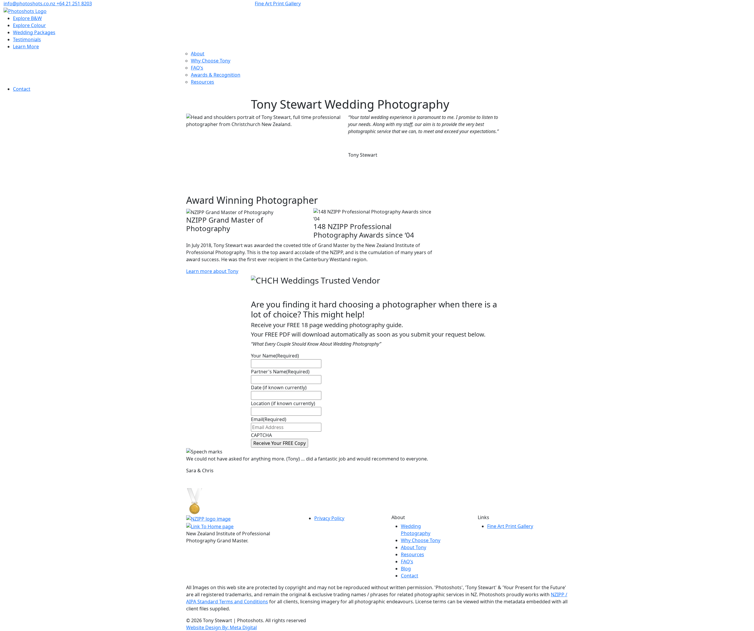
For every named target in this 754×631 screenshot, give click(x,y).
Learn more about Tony (212, 271)
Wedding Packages (34, 32)
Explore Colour (29, 25)
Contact (21, 89)
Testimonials (27, 39)
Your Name (275, 355)
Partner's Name (280, 371)
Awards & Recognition (215, 75)
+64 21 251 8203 (74, 3)
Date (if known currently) (279, 387)
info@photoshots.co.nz (29, 3)
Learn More (26, 46)
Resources (202, 82)
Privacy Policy (329, 518)
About (197, 53)
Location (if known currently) (283, 403)
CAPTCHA (261, 435)
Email (268, 419)
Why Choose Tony (210, 60)
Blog (406, 568)
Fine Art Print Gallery (278, 3)
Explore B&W (27, 18)
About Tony (413, 547)
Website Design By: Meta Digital (221, 627)
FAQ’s (197, 67)
